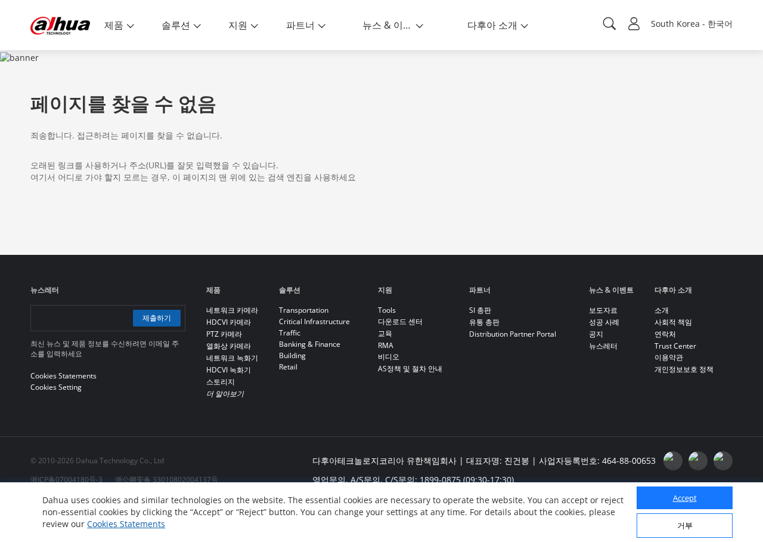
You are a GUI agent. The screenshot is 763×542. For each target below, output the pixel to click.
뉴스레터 (603, 346)
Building (292, 355)
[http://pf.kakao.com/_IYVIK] (723, 460)
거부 (685, 525)
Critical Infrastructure (314, 321)
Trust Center (675, 346)
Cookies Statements (126, 523)
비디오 (388, 357)
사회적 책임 (673, 322)
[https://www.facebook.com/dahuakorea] (673, 460)
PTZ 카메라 (224, 334)
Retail (288, 367)
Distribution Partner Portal (512, 334)
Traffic (289, 333)
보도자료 (603, 310)
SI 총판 (480, 310)
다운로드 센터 (400, 321)
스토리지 (220, 382)
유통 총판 (484, 322)
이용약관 (669, 357)
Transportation (303, 310)
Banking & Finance (309, 344)
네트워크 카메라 (232, 310)
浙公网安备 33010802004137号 (166, 480)
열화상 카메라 (228, 346)
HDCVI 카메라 (228, 322)
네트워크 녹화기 (232, 358)
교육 (385, 333)
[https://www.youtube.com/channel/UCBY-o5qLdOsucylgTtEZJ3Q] (698, 460)
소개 (662, 310)
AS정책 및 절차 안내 (410, 369)
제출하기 (156, 318)
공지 (596, 334)
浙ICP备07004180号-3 (66, 480)
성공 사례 (604, 322)
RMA (385, 345)
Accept (685, 497)
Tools (387, 310)
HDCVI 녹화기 (228, 370)
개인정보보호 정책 (684, 369)
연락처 (665, 334)
